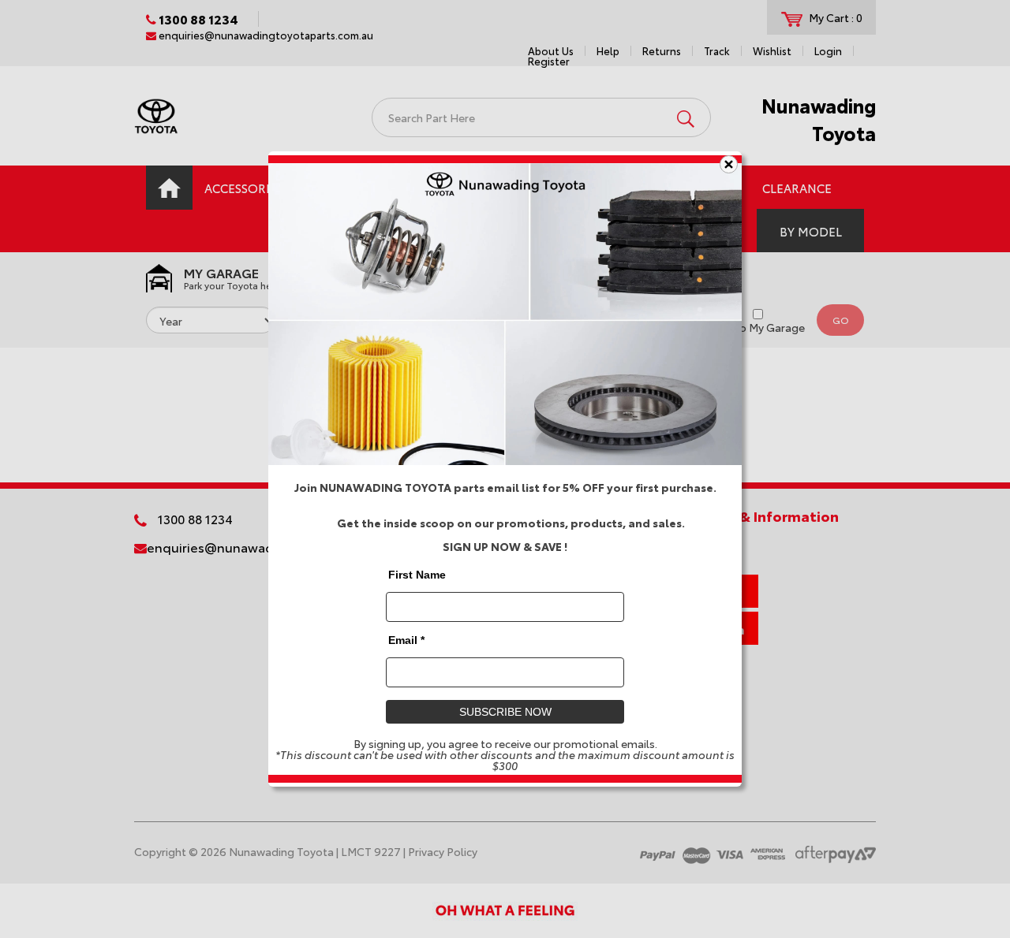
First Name (417, 574)
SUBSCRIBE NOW (505, 711)
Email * (406, 640)
